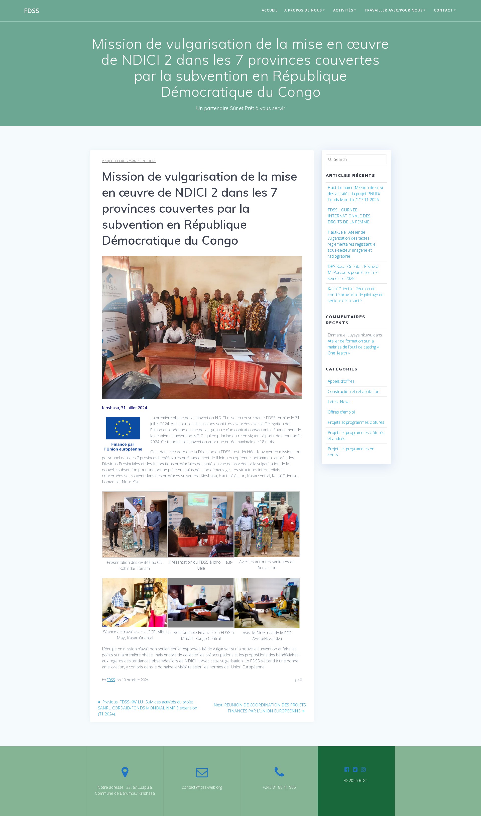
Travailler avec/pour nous (394, 10)
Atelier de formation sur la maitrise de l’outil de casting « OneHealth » (353, 347)
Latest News (339, 401)
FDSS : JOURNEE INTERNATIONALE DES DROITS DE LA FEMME (349, 216)
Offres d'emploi (341, 412)
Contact (443, 10)
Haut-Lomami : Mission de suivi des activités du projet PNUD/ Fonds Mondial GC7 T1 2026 (355, 193)
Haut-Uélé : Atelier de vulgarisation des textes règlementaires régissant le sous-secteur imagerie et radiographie (352, 244)
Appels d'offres (341, 381)
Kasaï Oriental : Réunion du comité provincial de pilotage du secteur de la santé (356, 294)
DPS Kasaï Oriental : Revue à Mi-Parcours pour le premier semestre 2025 (353, 272)
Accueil (270, 10)
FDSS (31, 11)
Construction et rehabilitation (353, 391)
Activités (343, 10)
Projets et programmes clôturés (356, 422)
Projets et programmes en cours (129, 161)
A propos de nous (303, 10)
